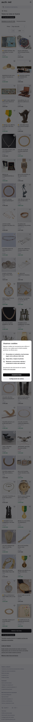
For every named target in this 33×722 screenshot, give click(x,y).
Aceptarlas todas (16, 375)
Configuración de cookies (16, 379)
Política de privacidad (9, 369)
